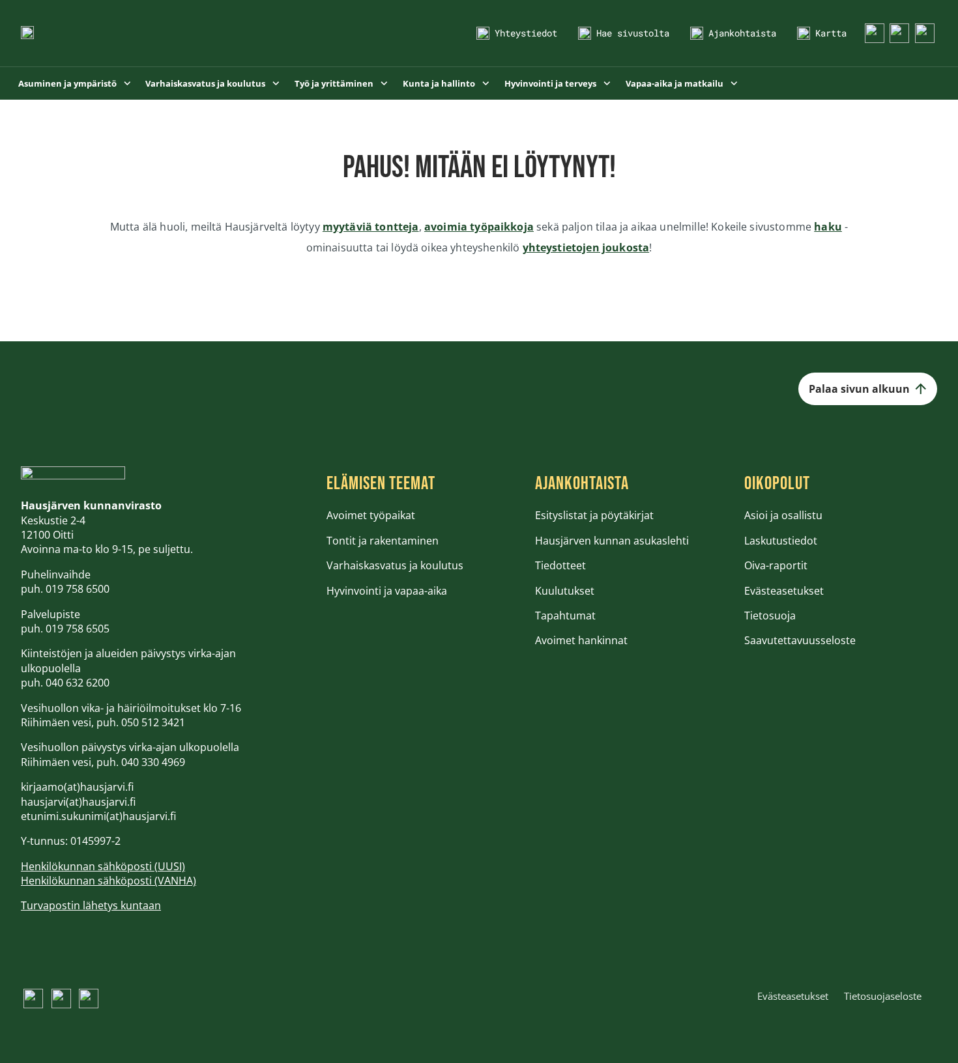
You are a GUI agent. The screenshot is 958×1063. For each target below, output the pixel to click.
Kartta (831, 33)
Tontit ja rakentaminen (383, 540)
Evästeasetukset (784, 591)
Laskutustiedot (780, 540)
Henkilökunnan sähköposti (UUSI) (103, 866)
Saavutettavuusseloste (800, 640)
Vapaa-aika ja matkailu (675, 83)
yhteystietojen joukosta (586, 247)
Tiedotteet (560, 565)
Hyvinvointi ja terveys (551, 83)
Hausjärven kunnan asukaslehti (612, 540)
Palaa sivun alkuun (859, 389)
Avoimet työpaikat (371, 515)
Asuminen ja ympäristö (68, 83)
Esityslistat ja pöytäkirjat (594, 515)
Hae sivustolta (632, 33)
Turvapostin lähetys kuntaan (91, 905)
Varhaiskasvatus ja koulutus (206, 83)
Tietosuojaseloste (883, 995)
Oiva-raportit (775, 565)
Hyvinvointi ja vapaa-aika (387, 591)
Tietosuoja (770, 615)
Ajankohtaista (742, 33)
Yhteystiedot (526, 33)
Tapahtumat (565, 615)
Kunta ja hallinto (440, 83)
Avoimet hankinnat (581, 640)
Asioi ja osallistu (783, 515)
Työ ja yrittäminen (335, 83)
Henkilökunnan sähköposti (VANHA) (108, 880)
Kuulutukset (564, 591)
